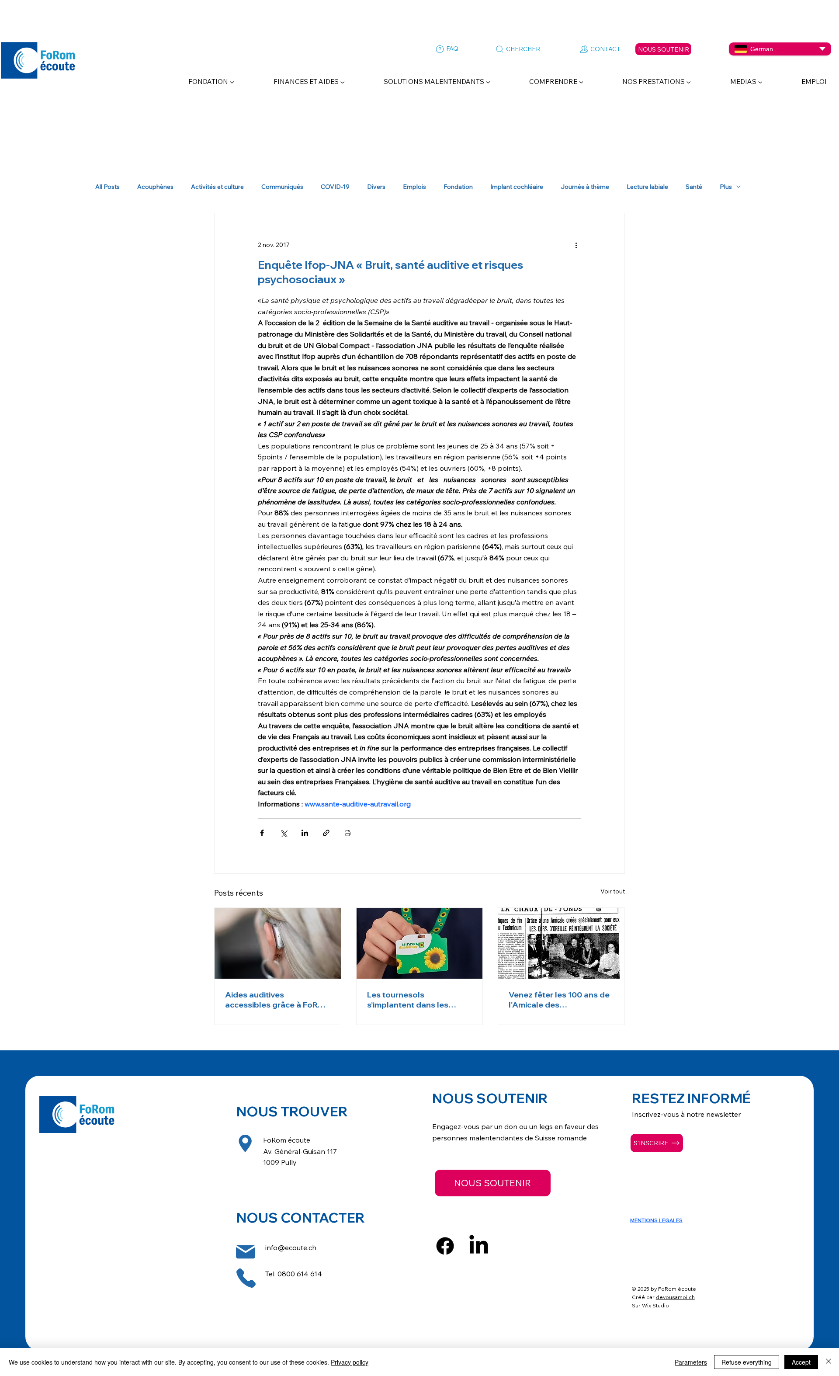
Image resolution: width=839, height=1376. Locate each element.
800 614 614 (302, 1273)
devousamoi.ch (675, 1297)
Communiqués (282, 187)
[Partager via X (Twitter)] (283, 833)
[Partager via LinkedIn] (305, 833)
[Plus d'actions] (576, 245)
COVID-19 (335, 187)
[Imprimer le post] (347, 833)
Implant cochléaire (516, 187)
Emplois (414, 187)
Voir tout (612, 891)
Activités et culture (217, 187)
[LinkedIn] (478, 1246)
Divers (376, 187)
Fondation (458, 187)
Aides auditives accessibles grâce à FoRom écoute (277, 1000)
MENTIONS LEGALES (656, 1220)
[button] (197, 81)
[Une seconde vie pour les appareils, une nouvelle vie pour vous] (278, 943)
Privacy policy (349, 1362)
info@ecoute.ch (290, 1247)
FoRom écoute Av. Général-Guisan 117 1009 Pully (300, 1151)
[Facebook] (445, 1246)
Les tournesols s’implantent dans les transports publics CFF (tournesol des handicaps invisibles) (416, 1000)
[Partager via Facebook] (262, 833)
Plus (726, 187)
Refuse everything (746, 1362)
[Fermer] (828, 1362)
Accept (801, 1362)
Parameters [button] (691, 1362)
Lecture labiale (647, 187)
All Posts (107, 187)
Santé (694, 187)
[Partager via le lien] (326, 833)
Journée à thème (585, 187)
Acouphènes (155, 187)
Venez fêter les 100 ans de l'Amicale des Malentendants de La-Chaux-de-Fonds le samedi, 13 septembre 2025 (561, 1000)
